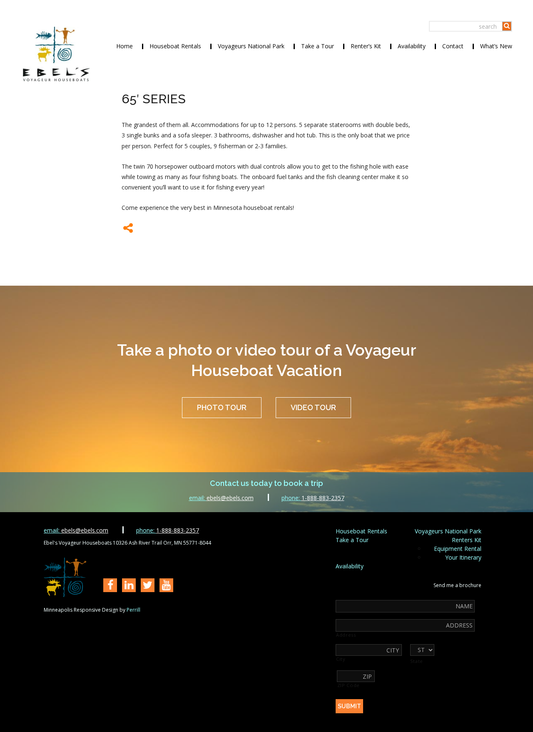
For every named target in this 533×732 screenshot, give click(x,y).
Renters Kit (466, 540)
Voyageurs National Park (251, 46)
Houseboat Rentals (175, 46)
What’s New (496, 46)
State (416, 661)
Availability (412, 46)
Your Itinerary (463, 557)
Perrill (133, 609)
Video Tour (313, 407)
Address (346, 635)
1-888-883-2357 (312, 498)
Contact (452, 46)
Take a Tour (317, 46)
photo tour (222, 407)
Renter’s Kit (366, 46)
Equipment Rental (457, 549)
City (341, 659)
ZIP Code (348, 685)
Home (124, 46)
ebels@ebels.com (221, 498)
